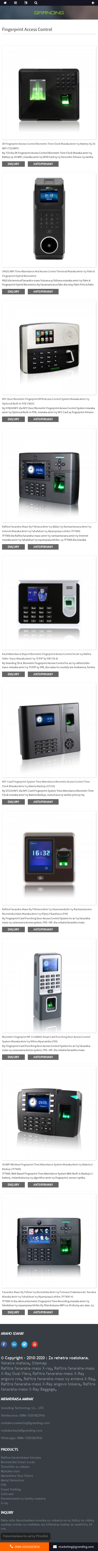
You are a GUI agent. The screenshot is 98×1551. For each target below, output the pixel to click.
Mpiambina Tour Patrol (17, 1476)
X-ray (4, 1503)
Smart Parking (11, 1489)
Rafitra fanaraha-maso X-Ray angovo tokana (40, 1384)
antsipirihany (43, 164)
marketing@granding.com (31, 1423)
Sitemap (39, 1363)
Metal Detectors (12, 1480)
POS (3, 1485)
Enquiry (13, 164)
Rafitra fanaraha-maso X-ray (26, 1368)
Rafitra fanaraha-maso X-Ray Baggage (48, 1386)
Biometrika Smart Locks (18, 1462)
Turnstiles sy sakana (15, 1467)
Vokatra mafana (15, 1363)
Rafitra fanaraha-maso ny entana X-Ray (59, 1378)
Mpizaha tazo (10, 1471)
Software (7, 1494)
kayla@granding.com (27, 1430)
